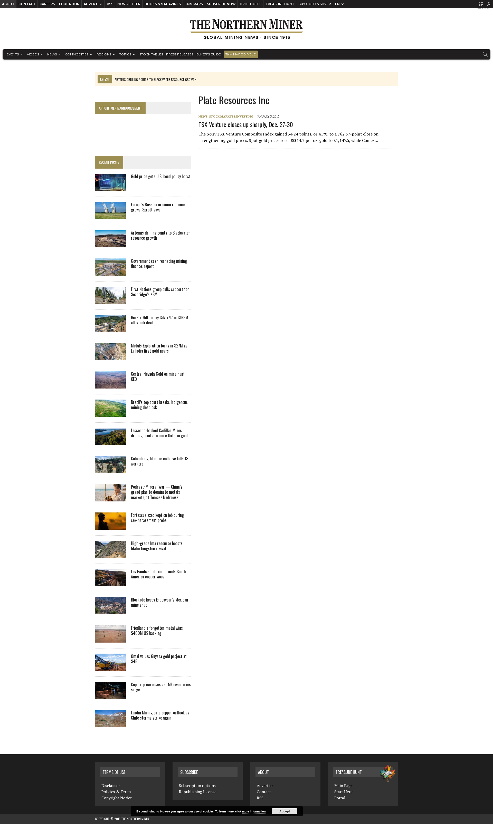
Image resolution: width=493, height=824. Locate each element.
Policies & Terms (116, 791)
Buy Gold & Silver (314, 4)
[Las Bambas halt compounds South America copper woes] (110, 582)
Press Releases (179, 54)
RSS (110, 4)
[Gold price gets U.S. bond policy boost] (110, 187)
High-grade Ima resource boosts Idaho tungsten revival (157, 546)
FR (486, 7)
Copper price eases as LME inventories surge (161, 687)
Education (69, 4)
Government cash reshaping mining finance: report (159, 263)
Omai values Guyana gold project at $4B (159, 659)
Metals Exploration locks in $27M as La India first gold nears (159, 348)
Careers (47, 4)
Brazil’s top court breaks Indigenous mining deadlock (159, 405)
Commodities (76, 54)
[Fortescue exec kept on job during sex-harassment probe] (110, 526)
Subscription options (197, 785)
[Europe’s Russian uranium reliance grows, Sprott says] (110, 215)
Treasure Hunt (280, 4)
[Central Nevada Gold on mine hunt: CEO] (110, 385)
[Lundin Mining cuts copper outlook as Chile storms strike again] (110, 723)
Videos (33, 54)
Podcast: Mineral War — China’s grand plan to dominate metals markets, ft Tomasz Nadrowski (156, 492)
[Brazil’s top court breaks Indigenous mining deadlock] (110, 413)
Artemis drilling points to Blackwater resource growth (160, 235)
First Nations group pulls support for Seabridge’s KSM (160, 292)
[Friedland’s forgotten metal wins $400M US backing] (110, 639)
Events (13, 54)
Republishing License (197, 791)
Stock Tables (151, 54)
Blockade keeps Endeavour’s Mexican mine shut (159, 602)
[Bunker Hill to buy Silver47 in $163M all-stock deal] (110, 328)
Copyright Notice (116, 797)
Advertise (93, 4)
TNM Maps (194, 4)
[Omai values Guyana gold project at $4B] (110, 667)
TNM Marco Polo (240, 54)
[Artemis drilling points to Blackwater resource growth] (110, 244)
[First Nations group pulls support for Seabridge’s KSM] (110, 300)
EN (337, 4)
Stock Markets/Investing (231, 116)
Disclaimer (110, 785)
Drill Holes (250, 4)
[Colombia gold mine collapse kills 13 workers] (110, 469)
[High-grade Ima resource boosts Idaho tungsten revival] (110, 554)
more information (254, 811)
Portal (339, 797)
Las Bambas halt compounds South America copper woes (158, 574)
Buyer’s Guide (208, 54)
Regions (104, 54)
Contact (26, 4)
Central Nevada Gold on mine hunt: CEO (158, 376)
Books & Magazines (163, 4)
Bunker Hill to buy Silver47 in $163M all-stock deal (159, 320)
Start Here (343, 791)
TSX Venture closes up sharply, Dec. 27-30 (245, 124)
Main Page (343, 785)
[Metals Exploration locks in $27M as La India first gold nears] (110, 357)
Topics (125, 54)
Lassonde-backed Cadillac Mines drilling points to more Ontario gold (159, 433)
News (52, 54)
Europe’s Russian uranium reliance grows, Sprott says (158, 207)
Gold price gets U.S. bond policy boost (161, 176)
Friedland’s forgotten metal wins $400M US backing (157, 630)
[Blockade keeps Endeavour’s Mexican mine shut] (110, 611)
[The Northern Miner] (246, 29)
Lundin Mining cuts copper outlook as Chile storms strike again (160, 715)
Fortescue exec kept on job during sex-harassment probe (157, 518)
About (8, 4)
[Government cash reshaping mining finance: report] (110, 272)
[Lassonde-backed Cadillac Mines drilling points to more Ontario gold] (110, 441)
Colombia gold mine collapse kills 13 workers (159, 461)
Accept (284, 811)
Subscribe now (221, 4)
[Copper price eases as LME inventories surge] (110, 695)
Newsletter (128, 4)
